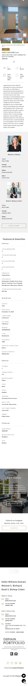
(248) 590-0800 (20, 632)
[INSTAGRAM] (12, 663)
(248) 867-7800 (6, 166)
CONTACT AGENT (14, 225)
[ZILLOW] (20, 663)
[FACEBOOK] (7, 663)
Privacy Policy (20, 676)
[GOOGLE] (16, 663)
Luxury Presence (18, 668)
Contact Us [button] (14, 503)
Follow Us (14, 528)
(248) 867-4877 (6, 213)
